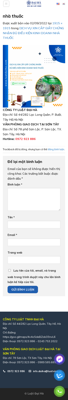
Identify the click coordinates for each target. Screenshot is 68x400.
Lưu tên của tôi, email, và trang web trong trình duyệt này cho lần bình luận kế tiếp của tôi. (34, 276)
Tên (11, 217)
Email (12, 235)
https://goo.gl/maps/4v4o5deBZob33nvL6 (29, 337)
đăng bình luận (56, 149)
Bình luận (15, 184)
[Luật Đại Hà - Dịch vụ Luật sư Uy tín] (34, 4)
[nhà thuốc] (34, 76)
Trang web (15, 252)
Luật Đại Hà (36, 393)
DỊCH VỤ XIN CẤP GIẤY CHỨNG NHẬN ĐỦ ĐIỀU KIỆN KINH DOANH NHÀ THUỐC (33, 33)
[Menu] (6, 4)
